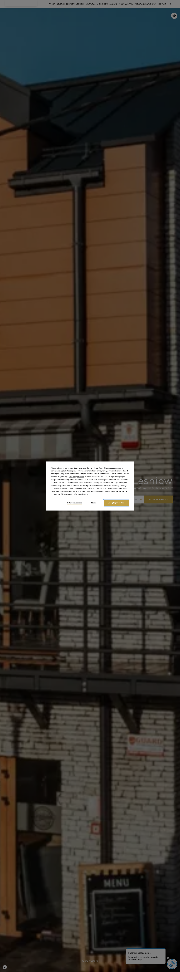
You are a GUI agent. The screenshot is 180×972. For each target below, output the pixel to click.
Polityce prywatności (76, 477)
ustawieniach (83, 494)
